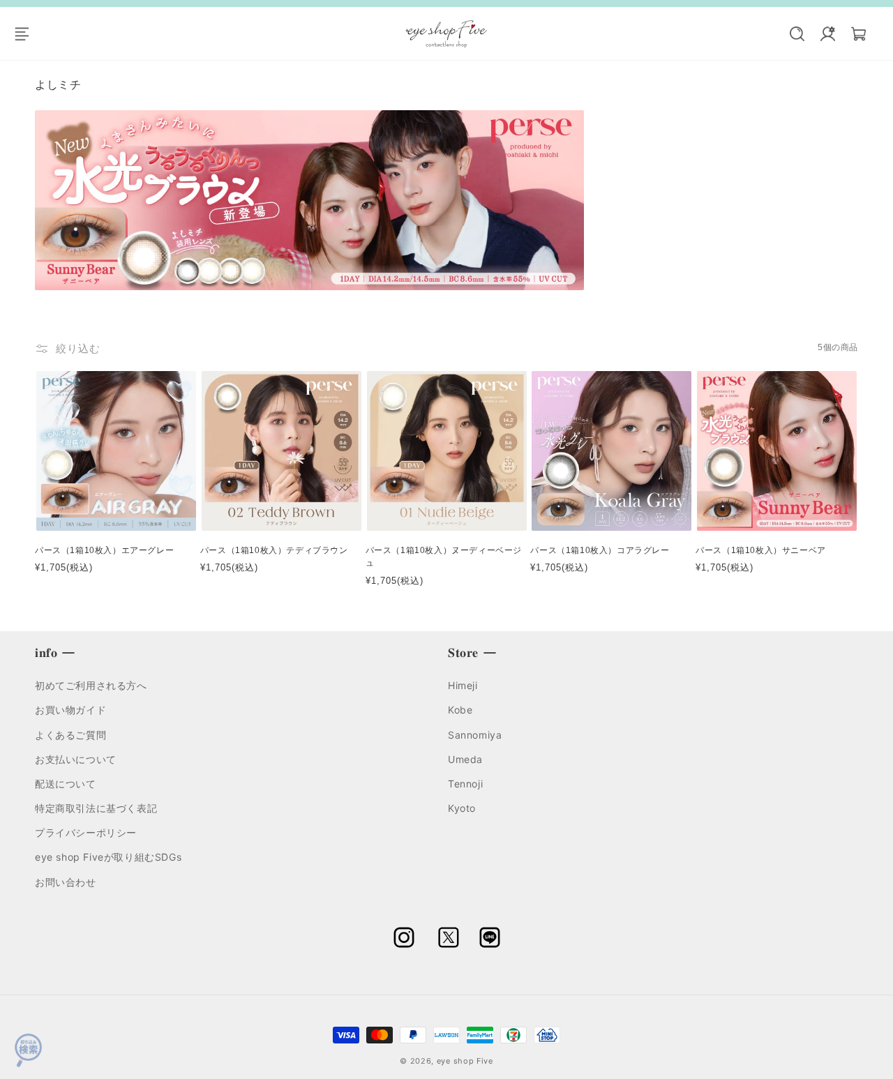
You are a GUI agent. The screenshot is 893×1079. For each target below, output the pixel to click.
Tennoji (465, 784)
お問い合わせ (65, 882)
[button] (29, 33)
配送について (65, 784)
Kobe (460, 710)
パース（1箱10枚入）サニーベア (761, 549)
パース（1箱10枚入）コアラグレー (599, 549)
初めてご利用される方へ (91, 685)
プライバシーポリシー (86, 832)
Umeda (465, 759)
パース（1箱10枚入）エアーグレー (104, 549)
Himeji (463, 685)
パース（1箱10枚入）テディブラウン (274, 549)
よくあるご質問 (70, 735)
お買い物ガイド (70, 710)
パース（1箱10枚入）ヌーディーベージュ (444, 556)
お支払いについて (76, 759)
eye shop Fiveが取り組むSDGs (108, 857)
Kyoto (462, 808)
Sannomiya (475, 735)
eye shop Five (465, 1061)
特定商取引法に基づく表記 (96, 808)
